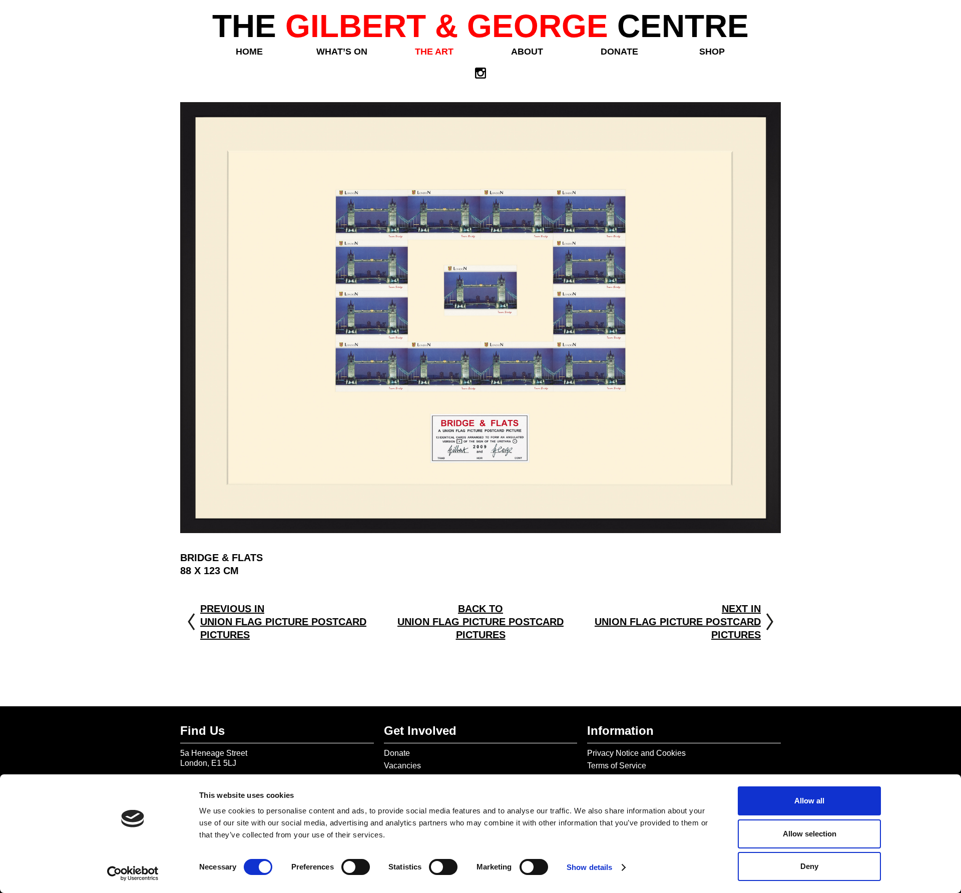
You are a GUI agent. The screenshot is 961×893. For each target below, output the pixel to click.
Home (249, 52)
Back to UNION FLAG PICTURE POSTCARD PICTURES (480, 621)
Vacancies (402, 765)
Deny (809, 866)
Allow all (809, 800)
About (527, 52)
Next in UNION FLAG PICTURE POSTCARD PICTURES (678, 621)
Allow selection (809, 833)
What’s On (341, 52)
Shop (712, 52)
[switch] (355, 867)
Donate (619, 52)
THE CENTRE (480, 26)
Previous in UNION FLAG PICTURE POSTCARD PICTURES (283, 621)
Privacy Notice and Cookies (636, 753)
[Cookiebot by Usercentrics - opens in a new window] (133, 873)
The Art (434, 52)
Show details (589, 867)
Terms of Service (616, 765)
